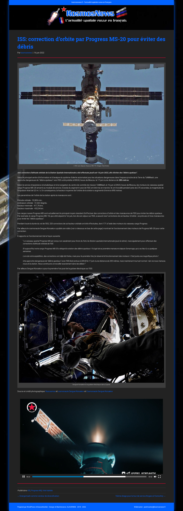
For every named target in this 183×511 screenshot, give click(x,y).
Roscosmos (50, 391)
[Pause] (23, 476)
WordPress (31, 507)
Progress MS (36, 490)
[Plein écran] (159, 476)
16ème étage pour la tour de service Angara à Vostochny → (140, 496)
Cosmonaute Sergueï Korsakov (100, 391)
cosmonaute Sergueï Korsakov (71, 391)
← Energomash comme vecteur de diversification (38, 496)
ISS (28, 490)
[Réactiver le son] (155, 476)
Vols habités (47, 490)
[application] (91, 439)
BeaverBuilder (42, 507)
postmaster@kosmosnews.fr (155, 507)
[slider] (89, 476)
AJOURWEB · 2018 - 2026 (76, 507)
